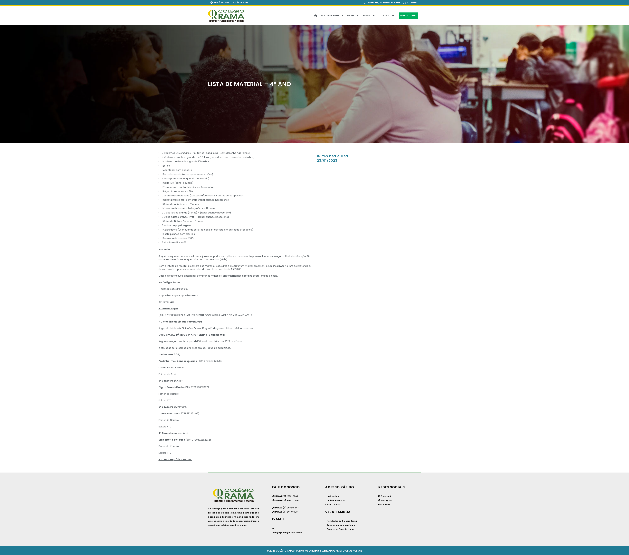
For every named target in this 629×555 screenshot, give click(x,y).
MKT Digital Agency (349, 550)
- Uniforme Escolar (335, 500)
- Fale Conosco (333, 504)
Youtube (385, 504)
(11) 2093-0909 (290, 496)
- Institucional (332, 496)
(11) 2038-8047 (290, 507)
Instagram (386, 500)
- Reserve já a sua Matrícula (340, 525)
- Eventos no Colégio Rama (339, 529)
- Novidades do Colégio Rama (341, 521)
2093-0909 (386, 2)
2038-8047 (412, 2)
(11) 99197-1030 (290, 500)
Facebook (385, 496)
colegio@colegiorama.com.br (287, 532)
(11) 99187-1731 (290, 511)
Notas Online (408, 15)
